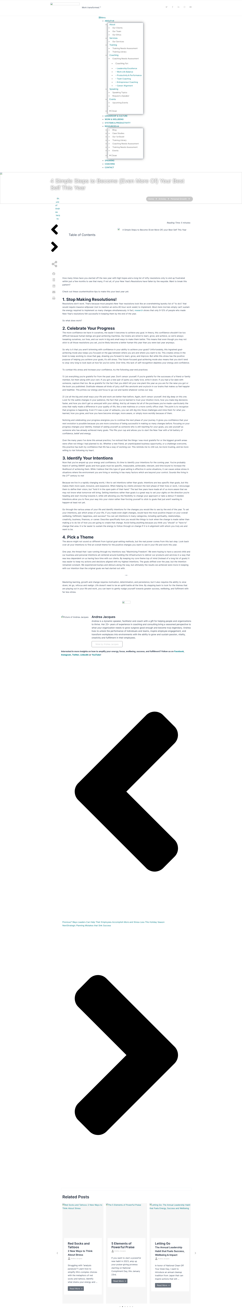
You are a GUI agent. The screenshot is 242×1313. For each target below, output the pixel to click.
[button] (57, 1253)
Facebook (179, 651)
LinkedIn (84, 654)
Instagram (66, 654)
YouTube (96, 654)
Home (151, 199)
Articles (162, 199)
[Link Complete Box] (82, 1253)
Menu (103, 17)
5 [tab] (130, 1306)
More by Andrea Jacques (107, 644)
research (139, 310)
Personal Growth (179, 199)
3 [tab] (125, 1306)
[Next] (54, 254)
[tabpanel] (83, 1253)
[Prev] (54, 237)
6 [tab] (132, 1306)
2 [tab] (122, 1306)
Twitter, (76, 654)
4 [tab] (127, 1306)
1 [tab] (120, 1306)
